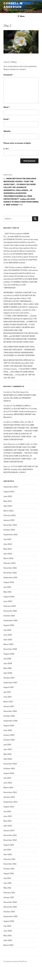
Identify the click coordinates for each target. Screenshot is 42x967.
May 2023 (8, 501)
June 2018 (8, 663)
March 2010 (8, 945)
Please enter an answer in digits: (17, 143)
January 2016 (9, 735)
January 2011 (9, 897)
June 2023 (8, 496)
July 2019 (7, 630)
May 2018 (8, 668)
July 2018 (7, 659)
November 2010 (10, 907)
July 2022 (7, 539)
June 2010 (8, 931)
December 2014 (10, 764)
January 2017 (9, 706)
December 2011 (10, 864)
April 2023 (8, 506)
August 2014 (9, 773)
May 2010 (8, 936)
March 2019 (8, 644)
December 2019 (10, 611)
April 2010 (8, 940)
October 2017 (9, 678)
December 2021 (10, 568)
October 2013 (9, 797)
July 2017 (7, 692)
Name (7, 107)
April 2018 (8, 673)
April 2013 (8, 826)
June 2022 (8, 544)
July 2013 (7, 811)
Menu (22, 16)
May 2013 (8, 821)
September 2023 (11, 487)
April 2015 (8, 759)
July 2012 (7, 850)
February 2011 (9, 893)
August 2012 (9, 845)
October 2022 (9, 530)
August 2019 (9, 625)
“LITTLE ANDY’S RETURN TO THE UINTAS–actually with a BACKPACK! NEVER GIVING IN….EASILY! (21, 469)
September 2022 (11, 535)
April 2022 (8, 554)
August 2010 (9, 921)
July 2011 (7, 878)
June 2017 (8, 697)
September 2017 (10, 683)
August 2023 (9, 492)
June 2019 (8, 635)
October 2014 (9, 768)
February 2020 (10, 606)
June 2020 (8, 601)
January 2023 (9, 520)
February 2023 (10, 515)
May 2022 (8, 549)
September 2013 (11, 802)
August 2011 (9, 873)
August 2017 (9, 687)
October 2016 (9, 716)
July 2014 (7, 778)
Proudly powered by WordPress (15, 961)
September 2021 (10, 577)
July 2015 (7, 745)
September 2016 (11, 721)
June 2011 (8, 883)
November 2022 (10, 525)
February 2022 (10, 563)
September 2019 (11, 620)
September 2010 (11, 916)
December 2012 (10, 835)
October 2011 (9, 869)
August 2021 (9, 582)
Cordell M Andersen (13, 5)
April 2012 (8, 854)
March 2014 (8, 788)
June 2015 (8, 749)
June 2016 (8, 730)
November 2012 (10, 840)
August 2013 (9, 807)
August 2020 (9, 597)
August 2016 (9, 726)
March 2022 (8, 558)
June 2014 (8, 783)
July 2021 (7, 587)
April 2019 (8, 640)
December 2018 (10, 649)
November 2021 (10, 573)
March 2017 (8, 702)
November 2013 (10, 792)
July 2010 (7, 926)
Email (6, 119)
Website (7, 131)
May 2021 (7, 592)
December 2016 (10, 711)
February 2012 (9, 859)
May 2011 (7, 888)
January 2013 (9, 830)
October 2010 (9, 912)
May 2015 (8, 754)
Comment (8, 75)
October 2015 (9, 740)
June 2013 (8, 816)
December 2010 (10, 902)
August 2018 (9, 654)
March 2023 (9, 511)
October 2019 (9, 616)
